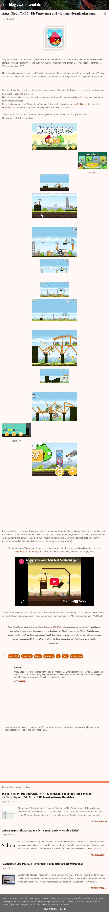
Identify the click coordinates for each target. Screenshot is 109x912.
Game (38, 656)
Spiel (65, 656)
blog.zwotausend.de (25, 5)
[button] (105, 14)
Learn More (50, 909)
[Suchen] (105, 5)
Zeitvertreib (76, 656)
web (32, 677)
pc (58, 656)
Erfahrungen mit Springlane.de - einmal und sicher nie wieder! (40, 830)
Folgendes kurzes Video (25, 551)
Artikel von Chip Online (53, 627)
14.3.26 (25, 668)
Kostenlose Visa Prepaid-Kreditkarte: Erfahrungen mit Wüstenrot (42, 864)
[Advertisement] (54, 756)
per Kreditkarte (80, 104)
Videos (27, 548)
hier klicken (81, 631)
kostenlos (6, 107)
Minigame (48, 656)
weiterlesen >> (99, 821)
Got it (62, 909)
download (27, 656)
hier (16, 94)
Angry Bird (14, 656)
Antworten (20, 681)
